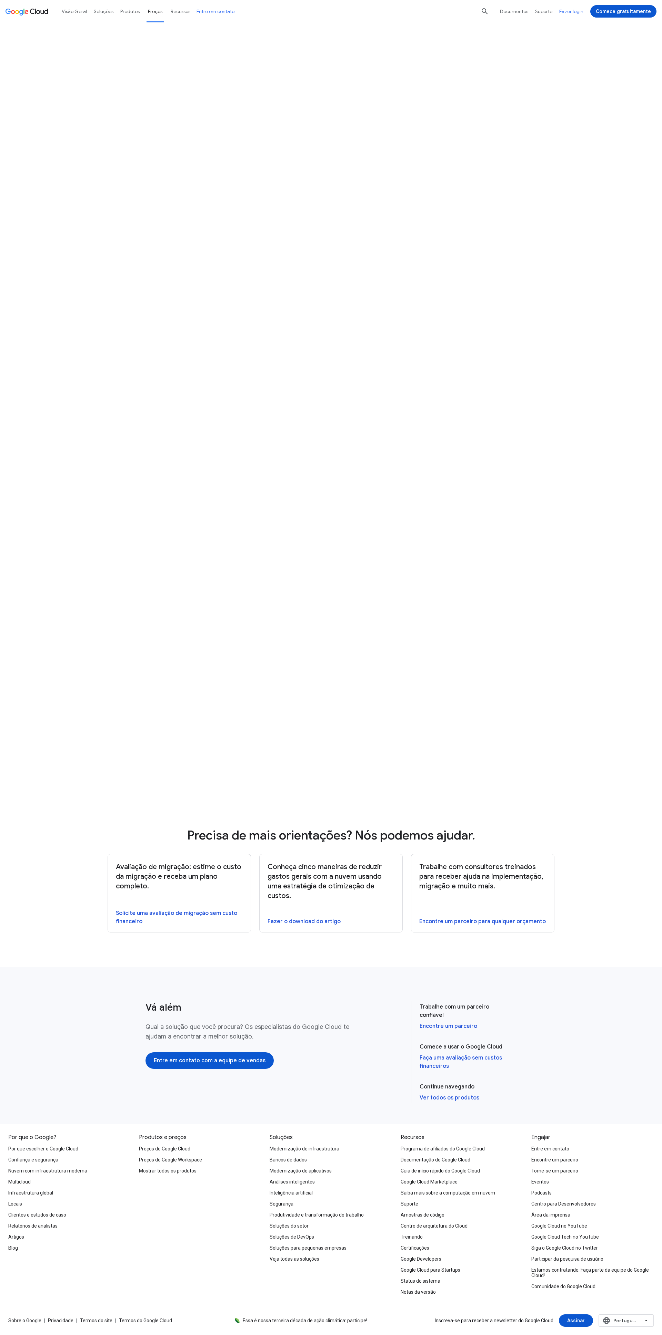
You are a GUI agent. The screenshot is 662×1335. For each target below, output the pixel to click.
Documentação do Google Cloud (435, 1159)
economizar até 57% (463, 362)
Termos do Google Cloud (145, 1320)
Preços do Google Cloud (164, 1148)
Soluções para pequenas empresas (308, 1248)
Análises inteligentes (292, 1182)
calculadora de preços (276, 92)
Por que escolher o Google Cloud (43, 1148)
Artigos (16, 1237)
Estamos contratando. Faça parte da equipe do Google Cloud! (590, 1272)
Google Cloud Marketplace (429, 1182)
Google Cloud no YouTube (559, 1226)
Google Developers (421, 1259)
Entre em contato (215, 11)
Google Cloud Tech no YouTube (565, 1237)
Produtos (130, 11)
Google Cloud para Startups (430, 1270)
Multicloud (19, 1182)
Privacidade (60, 1320)
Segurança (281, 1204)
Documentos (514, 11)
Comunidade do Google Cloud (563, 1286)
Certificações (415, 1248)
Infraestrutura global (30, 1193)
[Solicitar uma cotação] (277, 123)
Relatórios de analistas (33, 1226)
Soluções (103, 11)
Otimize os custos (392, 462)
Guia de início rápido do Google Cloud (440, 1171)
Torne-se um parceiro (554, 1171)
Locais (15, 1204)
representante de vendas (205, 617)
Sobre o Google (24, 1320)
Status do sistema (420, 1281)
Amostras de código (422, 1215)
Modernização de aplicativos (301, 1171)
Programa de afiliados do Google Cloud (443, 1148)
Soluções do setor (289, 1226)
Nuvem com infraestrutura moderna (47, 1171)
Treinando (412, 1237)
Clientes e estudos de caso (37, 1215)
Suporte (543, 11)
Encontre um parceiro (448, 1026)
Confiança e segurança (33, 1159)
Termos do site (96, 1320)
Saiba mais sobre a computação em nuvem (448, 1193)
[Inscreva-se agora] (358, 781)
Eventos (540, 1182)
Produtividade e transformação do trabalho (317, 1215)
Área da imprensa (550, 1215)
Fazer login (571, 11)
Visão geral (74, 11)
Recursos (180, 11)
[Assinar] (576, 1320)
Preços (155, 11)
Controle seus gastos (366, 443)
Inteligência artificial (291, 1193)
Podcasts (541, 1193)
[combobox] (626, 1320)
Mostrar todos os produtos (168, 1171)
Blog (13, 1248)
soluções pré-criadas (230, 229)
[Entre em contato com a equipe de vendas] (210, 1060)
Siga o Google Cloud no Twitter (564, 1248)
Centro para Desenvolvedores (563, 1204)
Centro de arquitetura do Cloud (434, 1226)
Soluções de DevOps (292, 1237)
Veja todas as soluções (294, 1259)
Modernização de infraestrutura (304, 1148)
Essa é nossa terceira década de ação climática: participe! (305, 1320)
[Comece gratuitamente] (623, 11)
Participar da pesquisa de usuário (567, 1259)
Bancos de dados (288, 1159)
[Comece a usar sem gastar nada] (370, 123)
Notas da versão (418, 1292)
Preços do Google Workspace (170, 1159)
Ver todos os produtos (449, 1097)
